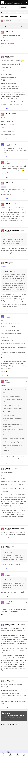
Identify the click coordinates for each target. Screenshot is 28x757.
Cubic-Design (8, 162)
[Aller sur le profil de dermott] (2, 602)
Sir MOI (7, 680)
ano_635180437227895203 (12, 230)
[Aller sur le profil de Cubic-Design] (2, 162)
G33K (7, 20)
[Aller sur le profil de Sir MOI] (2, 681)
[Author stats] (26, 32)
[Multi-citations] (2, 51)
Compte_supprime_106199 (12, 144)
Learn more (3, 2)
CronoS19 (7, 113)
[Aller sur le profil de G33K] (2, 21)
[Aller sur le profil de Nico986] (2, 316)
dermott (7, 602)
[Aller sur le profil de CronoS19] (2, 114)
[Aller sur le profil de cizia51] (2, 57)
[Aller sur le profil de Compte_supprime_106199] (2, 144)
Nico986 (7, 316)
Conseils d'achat (20, 20)
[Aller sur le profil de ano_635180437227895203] (2, 230)
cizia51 (7, 56)
